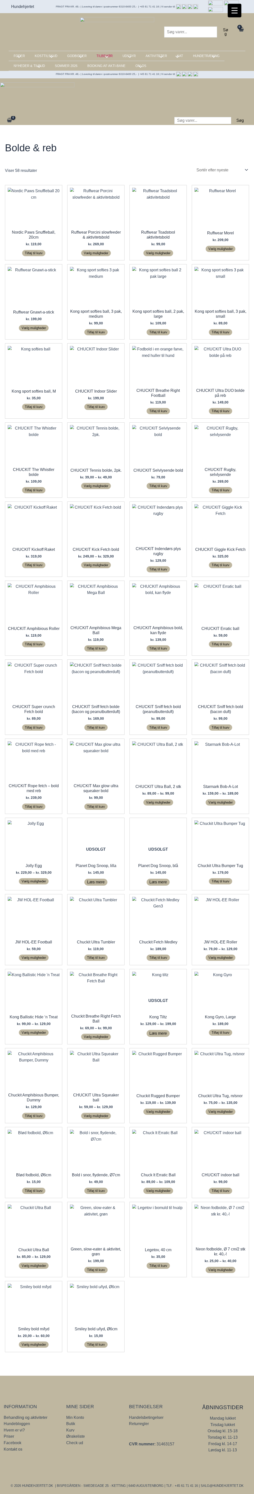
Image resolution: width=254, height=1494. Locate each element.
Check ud (74, 1443)
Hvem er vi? (14, 1430)
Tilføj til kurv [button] (34, 253)
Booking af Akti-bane (106, 66)
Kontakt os (13, 1449)
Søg (225, 32)
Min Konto (75, 1417)
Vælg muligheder (96, 253)
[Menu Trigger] (234, 10)
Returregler (139, 1424)
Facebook (12, 1443)
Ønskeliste (75, 1436)
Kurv (70, 1430)
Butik (70, 1424)
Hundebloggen (17, 1424)
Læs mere (96, 882)
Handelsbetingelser (146, 1417)
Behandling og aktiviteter (25, 1417)
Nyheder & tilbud (29, 66)
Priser (9, 1436)
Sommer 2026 (66, 66)
